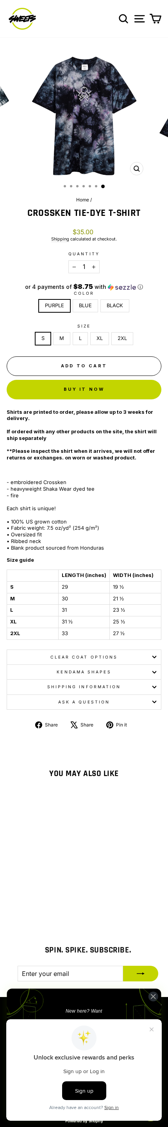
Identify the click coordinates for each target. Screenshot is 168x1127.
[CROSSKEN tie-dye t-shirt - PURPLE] (27, 904)
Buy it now (84, 389)
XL (100, 338)
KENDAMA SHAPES (84, 671)
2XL (122, 338)
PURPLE (54, 305)
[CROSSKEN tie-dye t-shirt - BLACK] (45, 904)
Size (84, 326)
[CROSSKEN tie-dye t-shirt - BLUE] (36, 904)
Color (84, 293)
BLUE (85, 305)
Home (82, 200)
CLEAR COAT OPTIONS (84, 657)
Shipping (60, 239)
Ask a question (84, 702)
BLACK (115, 305)
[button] (84, 287)
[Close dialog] (153, 996)
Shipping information (84, 686)
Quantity (84, 253)
